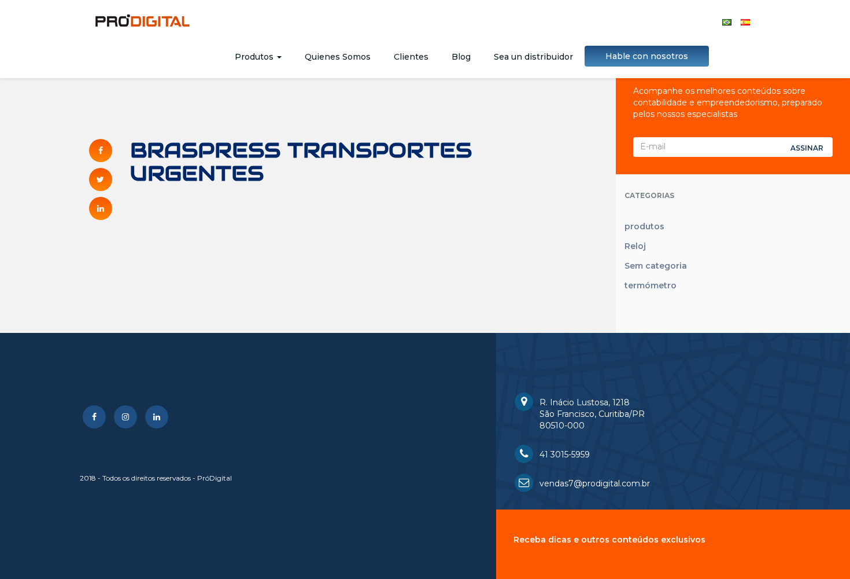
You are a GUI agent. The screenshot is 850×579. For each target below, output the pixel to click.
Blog (461, 57)
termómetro (650, 285)
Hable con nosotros (646, 56)
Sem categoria (655, 266)
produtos (644, 226)
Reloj (635, 246)
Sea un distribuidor (533, 57)
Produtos (255, 57)
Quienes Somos (338, 57)
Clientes (411, 57)
